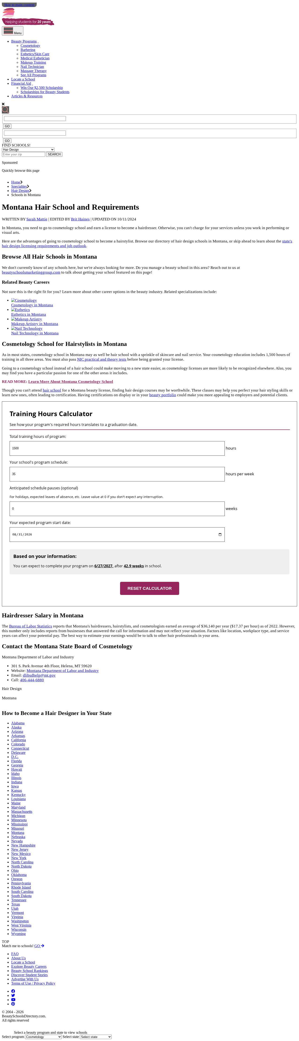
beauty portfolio (162, 395)
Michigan (18, 816)
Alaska (16, 727)
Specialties (19, 186)
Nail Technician (32, 67)
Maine (16, 803)
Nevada (17, 841)
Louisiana (18, 799)
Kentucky (18, 795)
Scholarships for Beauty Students (45, 92)
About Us (18, 958)
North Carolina (22, 862)
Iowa (15, 786)
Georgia (17, 765)
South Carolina (22, 892)
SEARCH (54, 154)
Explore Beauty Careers (28, 966)
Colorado (18, 744)
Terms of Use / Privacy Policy (33, 983)
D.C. (14, 757)
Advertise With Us (25, 979)
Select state (71, 1037)
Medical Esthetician (35, 58)
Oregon (16, 879)
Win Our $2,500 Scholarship (42, 88)
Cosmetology (30, 46)
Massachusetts (21, 812)
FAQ (15, 954)
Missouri (17, 828)
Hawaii (16, 769)
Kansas (16, 790)
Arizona (17, 731)
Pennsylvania (21, 883)
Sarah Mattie (36, 219)
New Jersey (19, 849)
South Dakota (21, 896)
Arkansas (18, 736)
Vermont (17, 913)
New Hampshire (23, 845)
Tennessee (18, 900)
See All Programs (33, 75)
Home (15, 182)
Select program (13, 1037)
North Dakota (21, 866)
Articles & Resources (27, 96)
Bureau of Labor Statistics (30, 626)
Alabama (18, 723)
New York (18, 858)
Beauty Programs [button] (24, 41)
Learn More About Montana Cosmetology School (70, 381)
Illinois (16, 778)
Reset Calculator (150, 588)
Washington (20, 921)
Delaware (18, 753)
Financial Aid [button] (21, 83)
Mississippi (19, 824)
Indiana (16, 782)
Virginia (17, 917)
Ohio (15, 870)
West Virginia (21, 925)
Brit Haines (80, 219)
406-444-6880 (32, 680)
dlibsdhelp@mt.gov (39, 675)
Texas (15, 904)
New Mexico (21, 854)
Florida (16, 761)
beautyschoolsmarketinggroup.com (31, 272)
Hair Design (20, 191)
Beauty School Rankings (29, 971)
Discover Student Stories (29, 975)
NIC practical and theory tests (101, 359)
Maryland (18, 807)
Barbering (28, 50)
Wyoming (18, 934)
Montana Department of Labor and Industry (63, 670)
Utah (14, 908)
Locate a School (23, 79)
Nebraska (18, 837)
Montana (17, 833)
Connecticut (20, 748)
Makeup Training (33, 62)
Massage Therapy (34, 71)
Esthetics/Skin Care (35, 54)
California (18, 740)
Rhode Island (21, 887)
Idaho (15, 774)
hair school (52, 390)
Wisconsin (18, 929)
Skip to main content (19, 5)
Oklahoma (19, 875)
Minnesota (19, 820)
